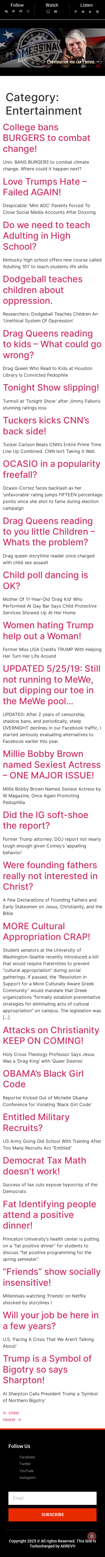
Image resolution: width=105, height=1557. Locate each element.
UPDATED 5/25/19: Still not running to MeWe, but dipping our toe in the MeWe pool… (52, 684)
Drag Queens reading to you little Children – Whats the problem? (49, 531)
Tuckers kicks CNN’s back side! (46, 425)
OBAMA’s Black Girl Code (43, 1079)
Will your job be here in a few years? (51, 1320)
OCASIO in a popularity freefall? (52, 469)
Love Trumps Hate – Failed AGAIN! (45, 187)
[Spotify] (97, 11)
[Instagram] (28, 11)
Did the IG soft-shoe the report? (45, 820)
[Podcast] (75, 11)
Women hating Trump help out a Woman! (48, 630)
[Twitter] (13, 11)
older (11, 1412)
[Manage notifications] (91, 1536)
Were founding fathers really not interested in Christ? (50, 875)
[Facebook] (20, 11)
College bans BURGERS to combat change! (46, 138)
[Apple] (90, 11)
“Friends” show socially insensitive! (52, 1277)
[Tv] (48, 11)
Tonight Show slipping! (51, 387)
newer (12, 1419)
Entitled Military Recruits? (36, 1122)
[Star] (83, 11)
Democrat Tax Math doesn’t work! (44, 1165)
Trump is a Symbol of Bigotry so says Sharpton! (47, 1369)
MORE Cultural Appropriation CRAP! (46, 931)
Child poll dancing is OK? (45, 580)
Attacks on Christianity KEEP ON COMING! (51, 1035)
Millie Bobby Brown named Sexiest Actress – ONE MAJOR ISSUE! (52, 764)
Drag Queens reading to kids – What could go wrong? (52, 344)
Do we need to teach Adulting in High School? (46, 235)
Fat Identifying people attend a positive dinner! (49, 1215)
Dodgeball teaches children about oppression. (43, 290)
